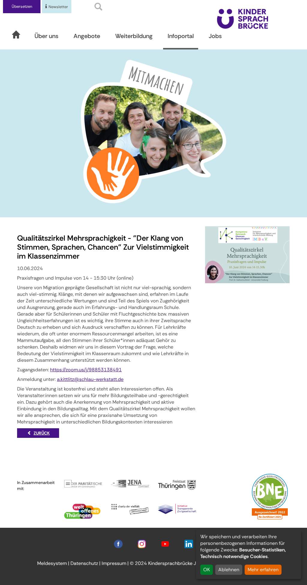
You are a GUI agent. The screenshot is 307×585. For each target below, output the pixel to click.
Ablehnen (228, 569)
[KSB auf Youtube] (165, 543)
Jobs (215, 36)
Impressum (114, 563)
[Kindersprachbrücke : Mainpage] (242, 18)
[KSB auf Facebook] (118, 543)
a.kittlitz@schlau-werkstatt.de (90, 379)
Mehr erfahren (263, 569)
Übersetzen (22, 6)
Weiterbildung (134, 36)
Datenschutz (84, 563)
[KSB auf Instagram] (142, 543)
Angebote (86, 36)
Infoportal (181, 36)
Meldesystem (52, 563)
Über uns (46, 36)
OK (206, 569)
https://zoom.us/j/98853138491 (86, 370)
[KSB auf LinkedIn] (188, 543)
